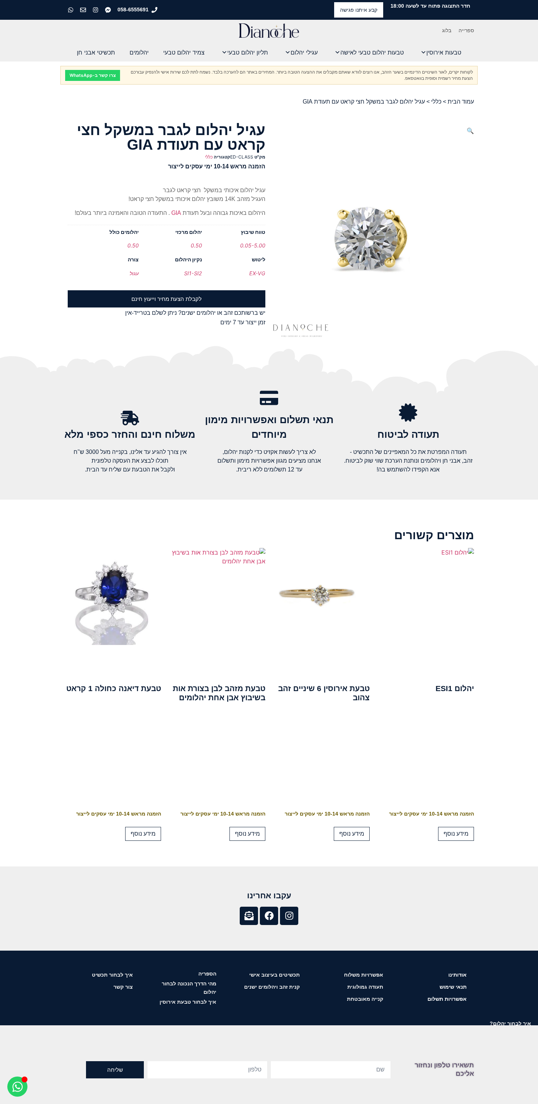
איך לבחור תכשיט (112, 975)
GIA (175, 213)
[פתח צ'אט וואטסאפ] (17, 1087)
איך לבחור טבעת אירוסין (188, 1002)
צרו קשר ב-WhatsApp (93, 75)
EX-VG (257, 273)
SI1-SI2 (193, 273)
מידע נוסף (456, 834)
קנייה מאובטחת (365, 999)
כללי (436, 101)
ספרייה (466, 30)
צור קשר (123, 987)
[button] (470, 130)
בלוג (446, 30)
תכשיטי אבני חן (96, 52)
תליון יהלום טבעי (247, 52)
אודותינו (457, 975)
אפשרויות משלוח (363, 975)
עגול (134, 273)
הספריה (207, 974)
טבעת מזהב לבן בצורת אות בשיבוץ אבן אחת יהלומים (219, 693)
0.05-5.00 (252, 245)
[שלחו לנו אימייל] (83, 10)
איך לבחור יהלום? (510, 1023)
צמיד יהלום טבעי (184, 52)
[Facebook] (269, 916)
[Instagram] (289, 916)
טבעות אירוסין (443, 52)
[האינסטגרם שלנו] (96, 10)
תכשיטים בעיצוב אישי (274, 975)
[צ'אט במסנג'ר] (108, 10)
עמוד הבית (461, 101)
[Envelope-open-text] (249, 916)
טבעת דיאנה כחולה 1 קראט (113, 688)
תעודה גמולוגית (365, 987)
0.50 (196, 245)
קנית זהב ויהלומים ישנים (272, 987)
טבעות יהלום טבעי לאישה (372, 52)
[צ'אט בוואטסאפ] (71, 10)
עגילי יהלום (304, 52)
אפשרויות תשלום (447, 999)
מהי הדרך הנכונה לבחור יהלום (189, 988)
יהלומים (139, 52)
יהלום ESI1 (455, 688)
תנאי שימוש (453, 987)
